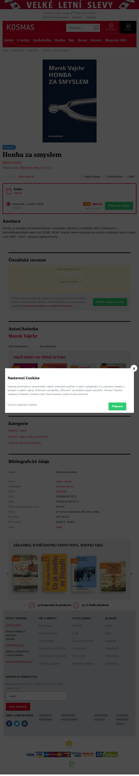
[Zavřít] (134, 368)
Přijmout (117, 406)
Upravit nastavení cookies (22, 404)
